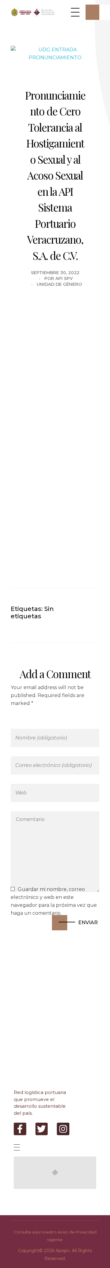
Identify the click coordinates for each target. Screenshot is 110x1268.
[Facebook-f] (20, 1129)
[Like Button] (78, 608)
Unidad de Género (59, 284)
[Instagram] (63, 1129)
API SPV (64, 278)
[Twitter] (41, 1129)
